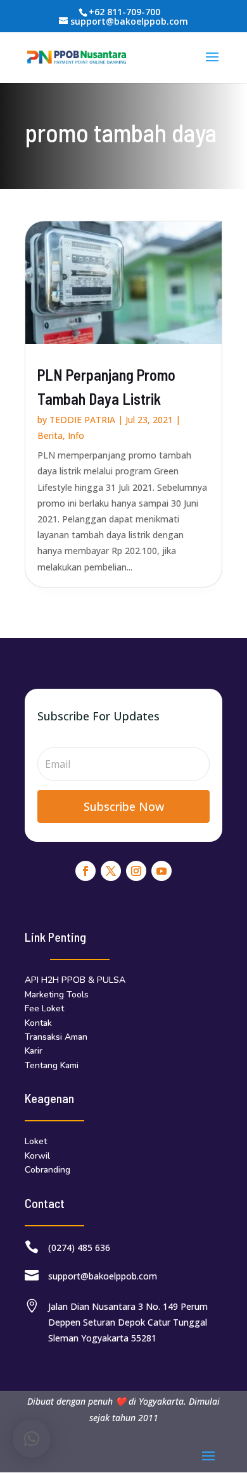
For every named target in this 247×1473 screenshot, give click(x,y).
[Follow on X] (111, 871)
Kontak (38, 1023)
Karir (33, 1051)
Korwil (37, 1156)
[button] (32, 1439)
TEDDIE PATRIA (82, 420)
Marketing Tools (57, 995)
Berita (50, 435)
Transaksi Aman (56, 1037)
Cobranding (47, 1170)
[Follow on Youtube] (161, 871)
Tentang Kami (52, 1065)
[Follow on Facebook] (85, 871)
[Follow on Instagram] (136, 871)
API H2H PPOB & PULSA (75, 980)
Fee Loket (44, 1008)
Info (76, 435)
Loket (36, 1141)
